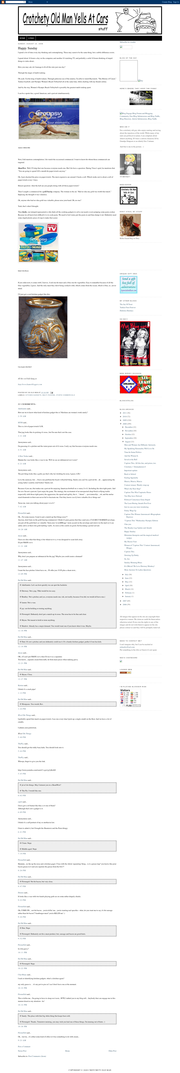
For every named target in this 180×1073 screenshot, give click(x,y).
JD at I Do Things (24, 715)
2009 (125, 420)
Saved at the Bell (130, 459)
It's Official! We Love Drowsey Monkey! (139, 566)
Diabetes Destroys (126, 310)
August (128, 441)
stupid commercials (65, 395)
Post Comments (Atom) (37, 1056)
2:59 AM (22, 416)
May (127, 581)
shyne (20, 535)
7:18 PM (22, 853)
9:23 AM (22, 1040)
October (128, 434)
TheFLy (21, 743)
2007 (125, 601)
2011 (125, 413)
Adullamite (22, 408)
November (129, 430)
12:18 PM (22, 646)
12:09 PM (22, 574)
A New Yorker (23, 456)
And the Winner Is (131, 456)
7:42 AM (22, 506)
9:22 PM (22, 900)
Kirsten (20, 685)
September (129, 438)
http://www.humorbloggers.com (30, 384)
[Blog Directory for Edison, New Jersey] (125, 673)
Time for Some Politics (132, 452)
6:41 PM (22, 832)
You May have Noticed (133, 496)
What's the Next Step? (132, 488)
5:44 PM (22, 751)
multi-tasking (48, 395)
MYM (20, 422)
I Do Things (26, 733)
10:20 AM (22, 529)
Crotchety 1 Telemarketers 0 (135, 466)
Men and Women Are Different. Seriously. (140, 445)
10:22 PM (22, 968)
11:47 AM (22, 560)
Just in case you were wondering (136, 507)
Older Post (112, 1051)
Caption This (129, 551)
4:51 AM (22, 449)
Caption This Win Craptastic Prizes (137, 492)
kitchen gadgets (33, 395)
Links (31, 38)
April (127, 585)
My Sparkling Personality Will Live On (139, 448)
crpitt (20, 801)
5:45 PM (22, 773)
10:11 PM (22, 952)
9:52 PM (22, 938)
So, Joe (127, 559)
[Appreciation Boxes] (128, 292)
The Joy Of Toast (126, 304)
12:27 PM (22, 679)
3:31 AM (22, 436)
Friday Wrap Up (130, 510)
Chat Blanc (22, 974)
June (127, 578)
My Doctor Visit (130, 541)
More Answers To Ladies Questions (137, 570)
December (129, 427)
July (127, 574)
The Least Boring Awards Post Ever (137, 503)
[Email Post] (51, 392)
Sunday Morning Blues (133, 562)
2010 (125, 416)
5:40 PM (22, 737)
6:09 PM (22, 812)
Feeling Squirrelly (131, 477)
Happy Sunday (27, 48)
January (128, 596)
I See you (127, 524)
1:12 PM (22, 693)
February (128, 592)
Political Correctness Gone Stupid (137, 499)
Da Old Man (22, 580)
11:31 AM (22, 546)
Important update (130, 470)
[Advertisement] (132, 255)
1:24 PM (22, 709)
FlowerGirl (22, 513)
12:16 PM (22, 630)
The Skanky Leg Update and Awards (138, 528)
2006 (125, 604)
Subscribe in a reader (128, 42)
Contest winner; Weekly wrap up (136, 485)
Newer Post (22, 1051)
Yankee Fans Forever (128, 307)
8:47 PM (22, 886)
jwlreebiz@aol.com (127, 647)
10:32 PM (22, 988)
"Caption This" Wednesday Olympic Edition (141, 520)
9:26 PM (22, 917)
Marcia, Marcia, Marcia (133, 481)
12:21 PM (22, 663)
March (127, 589)
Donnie (21, 892)
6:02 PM (22, 795)
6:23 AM (22, 463)
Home (22, 38)
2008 (125, 423)
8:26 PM (22, 870)
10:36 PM (22, 1026)
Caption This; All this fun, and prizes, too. (140, 463)
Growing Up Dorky (131, 555)
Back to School (130, 474)
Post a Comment (24, 1046)
